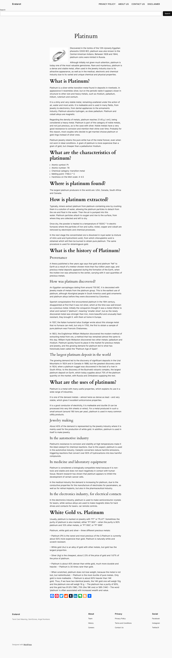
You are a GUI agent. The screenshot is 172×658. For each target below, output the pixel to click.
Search (2, 10)
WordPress (28, 645)
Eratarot (16, 4)
